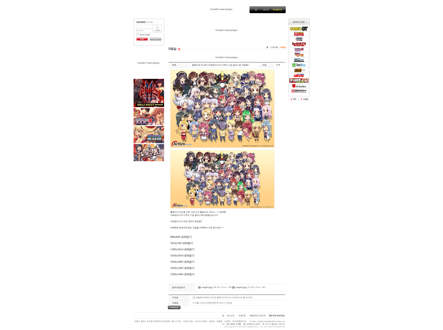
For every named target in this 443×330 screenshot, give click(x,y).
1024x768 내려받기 (181, 243)
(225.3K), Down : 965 (250, 287)
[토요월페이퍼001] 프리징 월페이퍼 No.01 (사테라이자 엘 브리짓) (222, 297)
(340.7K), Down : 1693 (216, 287)
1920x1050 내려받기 (182, 255)
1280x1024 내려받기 (182, 249)
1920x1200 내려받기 (182, 268)
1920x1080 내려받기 (182, 261)
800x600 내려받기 (181, 236)
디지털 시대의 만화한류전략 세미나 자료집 (212, 303)
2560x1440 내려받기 (182, 274)
